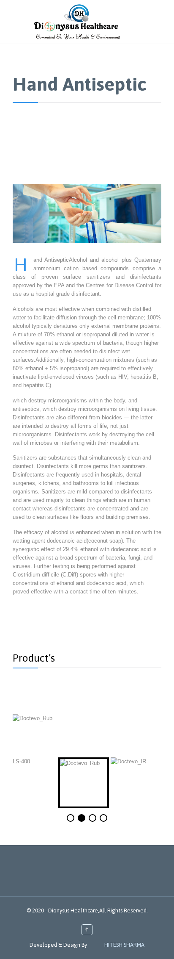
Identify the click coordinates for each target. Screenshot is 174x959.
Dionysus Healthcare (73, 910)
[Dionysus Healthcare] (77, 22)
